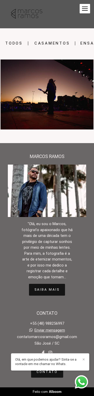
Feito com (47, 392)
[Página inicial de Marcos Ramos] (26, 14)
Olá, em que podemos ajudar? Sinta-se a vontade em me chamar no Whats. (46, 361)
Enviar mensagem (49, 330)
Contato (47, 372)
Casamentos (52, 43)
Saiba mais (47, 289)
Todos (14, 43)
